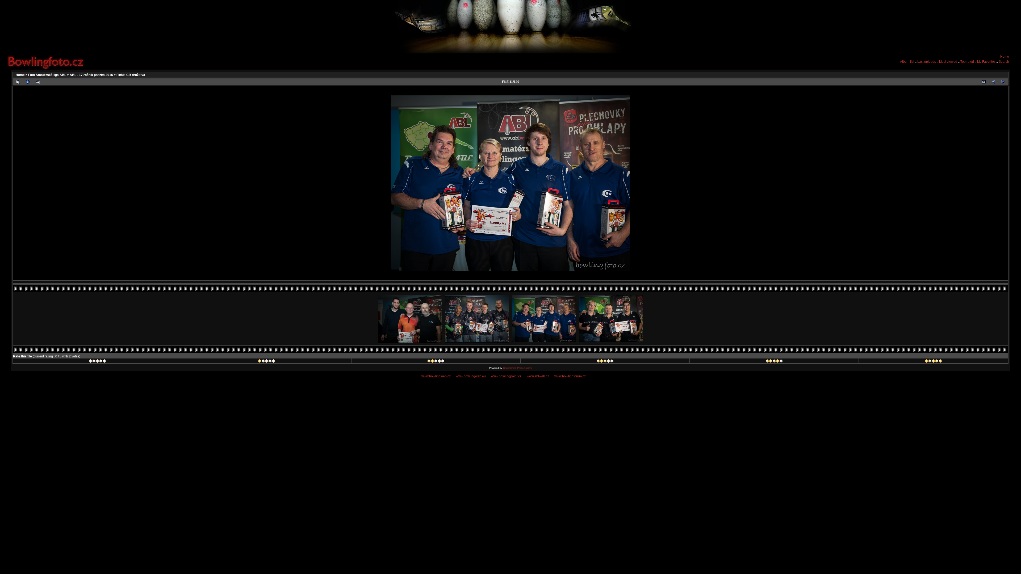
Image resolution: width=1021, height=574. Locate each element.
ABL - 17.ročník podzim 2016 (91, 75)
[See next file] (1003, 82)
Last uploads (926, 62)
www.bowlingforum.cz (570, 376)
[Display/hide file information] (27, 82)
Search (1004, 62)
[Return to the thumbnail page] (18, 82)
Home (1004, 56)
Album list (907, 62)
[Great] (933, 362)
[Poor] (266, 362)
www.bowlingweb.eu (471, 376)
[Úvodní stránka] (47, 61)
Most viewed (948, 62)
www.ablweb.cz (538, 376)
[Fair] (436, 362)
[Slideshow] (37, 82)
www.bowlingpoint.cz (506, 376)
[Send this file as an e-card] (983, 82)
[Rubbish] (97, 362)
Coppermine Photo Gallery (517, 368)
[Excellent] (774, 362)
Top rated (967, 62)
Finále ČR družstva (130, 75)
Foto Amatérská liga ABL (47, 75)
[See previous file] (993, 82)
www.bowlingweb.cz (436, 376)
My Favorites (986, 62)
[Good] (605, 362)
